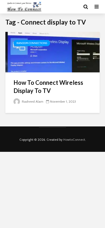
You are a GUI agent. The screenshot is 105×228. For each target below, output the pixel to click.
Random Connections (31, 43)
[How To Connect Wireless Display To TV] (52, 51)
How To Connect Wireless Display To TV (48, 86)
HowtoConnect (74, 140)
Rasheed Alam (32, 101)
